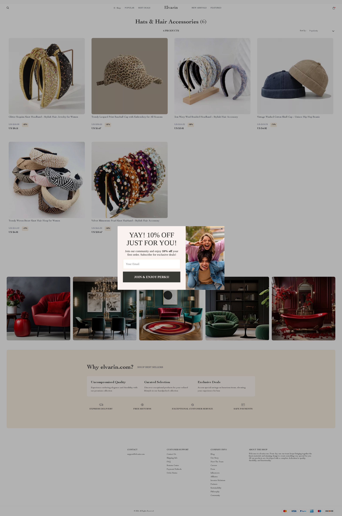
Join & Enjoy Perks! (151, 277)
